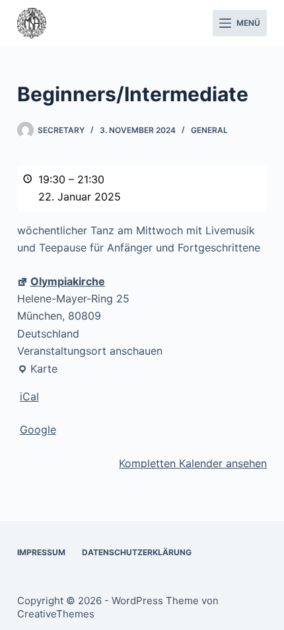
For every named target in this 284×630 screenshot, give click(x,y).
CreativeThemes (55, 614)
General (209, 130)
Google (38, 429)
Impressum (41, 552)
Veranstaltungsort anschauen (89, 350)
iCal (29, 396)
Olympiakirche (67, 281)
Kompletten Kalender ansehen (193, 463)
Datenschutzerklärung (137, 552)
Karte (37, 369)
